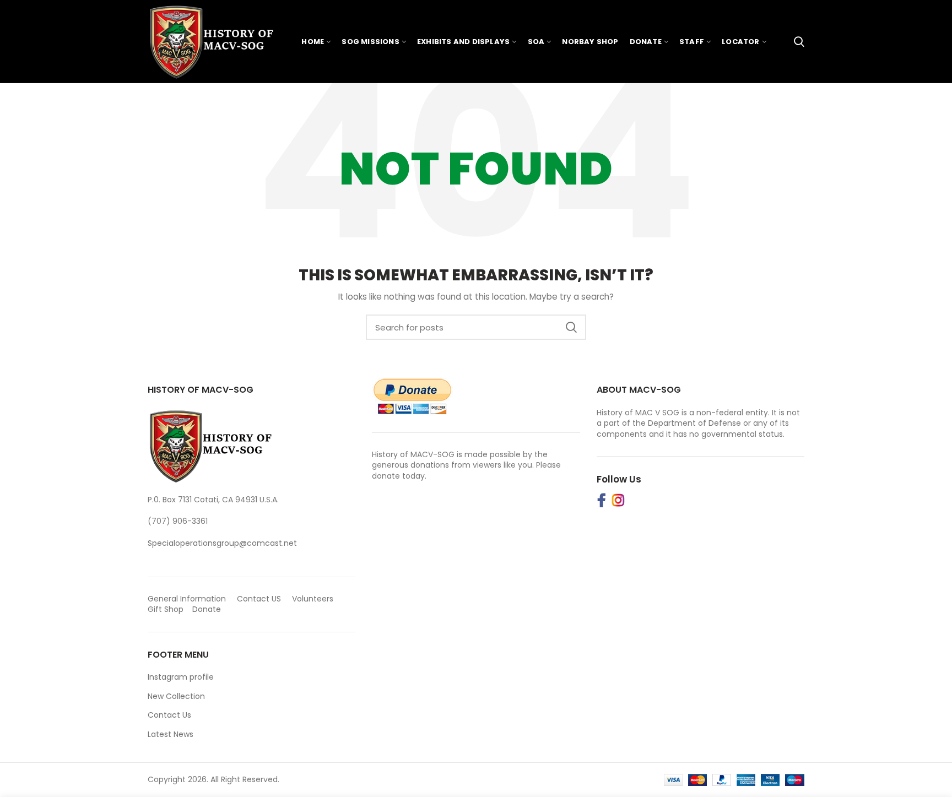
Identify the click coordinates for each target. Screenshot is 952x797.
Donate (207, 609)
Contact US (259, 598)
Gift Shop (165, 609)
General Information (187, 598)
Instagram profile (181, 676)
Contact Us (169, 714)
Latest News (170, 734)
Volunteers (312, 598)
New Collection (176, 696)
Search (571, 327)
